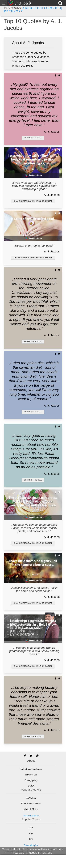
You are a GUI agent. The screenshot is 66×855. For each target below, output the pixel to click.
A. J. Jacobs (52, 131)
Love (31, 827)
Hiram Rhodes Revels (31, 803)
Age (31, 833)
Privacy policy (31, 780)
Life (31, 839)
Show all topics (31, 845)
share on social (33, 138)
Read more (19, 853)
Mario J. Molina (31, 809)
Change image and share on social (33, 201)
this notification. (41, 853)
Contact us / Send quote (31, 769)
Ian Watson (31, 798)
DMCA (31, 786)
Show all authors (31, 815)
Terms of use (31, 775)
